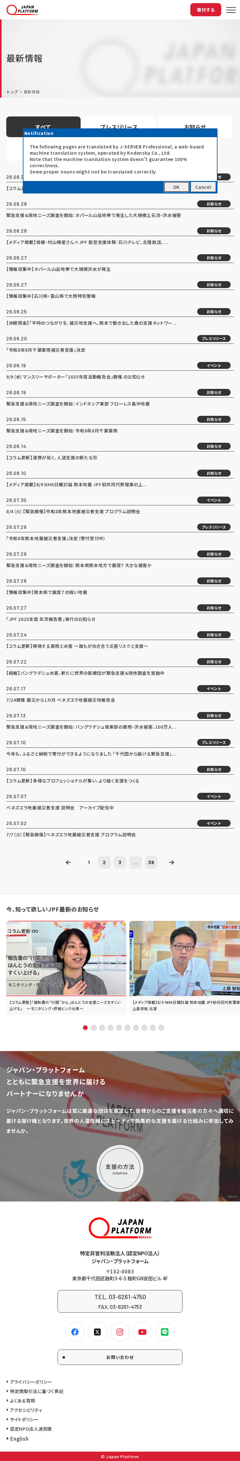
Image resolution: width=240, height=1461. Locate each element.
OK (176, 187)
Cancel (203, 187)
